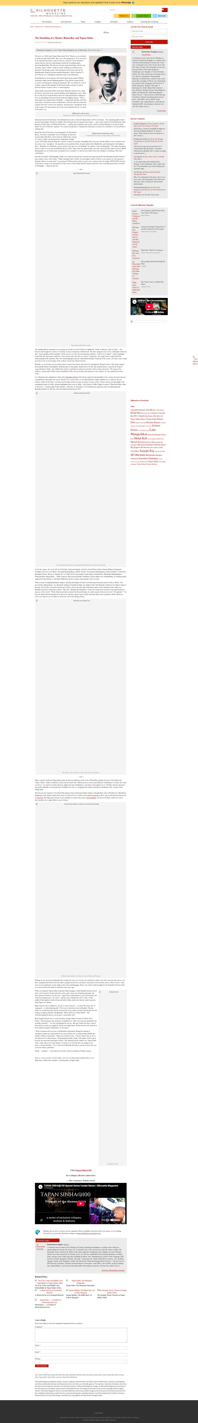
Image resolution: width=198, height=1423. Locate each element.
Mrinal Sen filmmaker (145, 444)
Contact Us (109, 1417)
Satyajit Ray (147, 451)
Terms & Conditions (132, 1417)
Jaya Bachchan (140, 426)
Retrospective (66, 22)
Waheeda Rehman (151, 464)
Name (37, 1345)
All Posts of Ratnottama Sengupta (113, 1270)
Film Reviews (47, 22)
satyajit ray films (160, 451)
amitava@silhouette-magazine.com (88, 1233)
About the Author (43, 1240)
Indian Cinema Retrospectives (150, 253)
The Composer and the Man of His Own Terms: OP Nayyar (149, 124)
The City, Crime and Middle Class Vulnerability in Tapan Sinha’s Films (48, 1286)
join (121, 2)
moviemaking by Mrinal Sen (156, 439)
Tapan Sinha (43, 1377)
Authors (130, 22)
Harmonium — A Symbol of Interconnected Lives (45, 1305)
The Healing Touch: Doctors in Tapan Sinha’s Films (111, 1296)
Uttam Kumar (141, 464)
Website (37, 1359)
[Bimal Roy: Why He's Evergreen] (136, 258)
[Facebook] (87, 1406)
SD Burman (138, 455)
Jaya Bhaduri (148, 426)
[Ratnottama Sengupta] (40, 1249)
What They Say (80, 1417)
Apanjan (95, 795)
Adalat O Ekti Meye (45, 1375)
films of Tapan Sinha (149, 419)
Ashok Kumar (160, 410)
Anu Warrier (138, 156)
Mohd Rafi (140, 438)
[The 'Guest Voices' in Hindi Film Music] (136, 292)
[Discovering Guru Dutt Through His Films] (136, 278)
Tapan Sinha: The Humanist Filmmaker (80, 1285)
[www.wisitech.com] (103, 1413)
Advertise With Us (143, 16)
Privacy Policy (117, 1417)
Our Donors (71, 1417)
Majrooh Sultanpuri (154, 434)
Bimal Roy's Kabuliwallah (78, 1375)
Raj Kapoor (135, 447)
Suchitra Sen (143, 461)
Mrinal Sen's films (148, 442)
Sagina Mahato (91, 797)
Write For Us (124, 16)
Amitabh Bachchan (138, 409)
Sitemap (124, 1417)
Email (37, 1352)
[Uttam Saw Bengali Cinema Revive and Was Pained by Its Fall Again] (136, 246)
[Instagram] (111, 1406)
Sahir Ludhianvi (154, 447)
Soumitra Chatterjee (148, 458)
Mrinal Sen (136, 441)
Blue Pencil (161, 16)
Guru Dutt (143, 422)
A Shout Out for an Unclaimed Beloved (49, 1295)
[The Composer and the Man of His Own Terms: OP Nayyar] (136, 223)
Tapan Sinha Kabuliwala (69, 1377)
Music (83, 22)
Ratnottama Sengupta (55, 42)
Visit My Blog (146, 55)
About (65, 1417)
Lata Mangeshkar (143, 431)
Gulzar (138, 423)
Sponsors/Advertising (92, 1417)
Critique (98, 22)
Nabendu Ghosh (159, 444)
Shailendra (150, 454)
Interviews (114, 22)
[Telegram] (96, 1406)
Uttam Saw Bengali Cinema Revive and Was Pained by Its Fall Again (148, 141)
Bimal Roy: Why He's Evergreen (152, 250)
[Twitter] (92, 1406)
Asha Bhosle (150, 409)
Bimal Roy (55, 1375)
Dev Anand (139, 415)
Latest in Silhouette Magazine (142, 205)
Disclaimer (101, 1417)
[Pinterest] (106, 1406)
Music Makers (145, 215)
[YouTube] (101, 1406)
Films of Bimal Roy (109, 1375)
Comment (39, 1327)
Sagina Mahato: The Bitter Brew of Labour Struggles (79, 1296)
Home (61, 1417)
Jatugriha (40, 797)
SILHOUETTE (51, 11)
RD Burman (145, 447)
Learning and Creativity (149, 22)
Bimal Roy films (64, 1375)
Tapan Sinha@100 (83, 1170)
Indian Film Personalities (149, 232)
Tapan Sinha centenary (55, 1377)
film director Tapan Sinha (94, 1375)
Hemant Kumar (153, 422)
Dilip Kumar (148, 416)
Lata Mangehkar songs (143, 430)
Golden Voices (145, 287)
